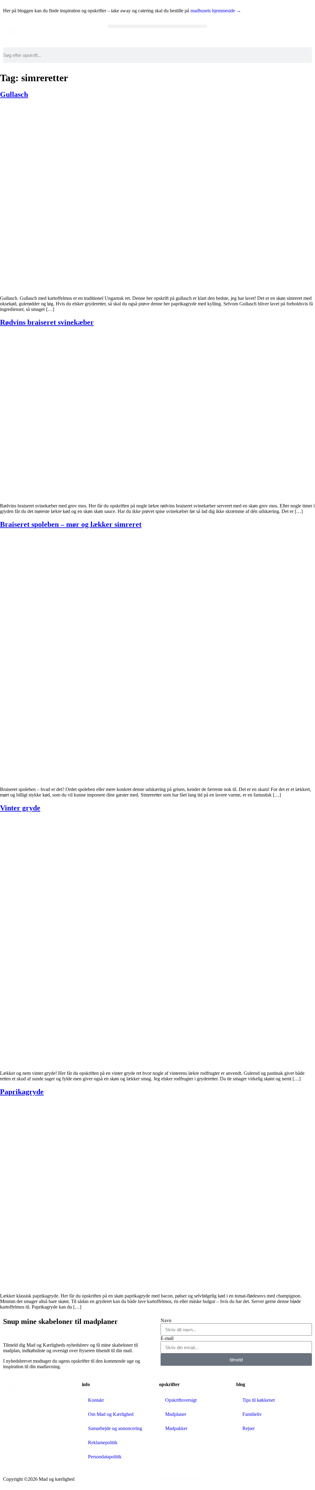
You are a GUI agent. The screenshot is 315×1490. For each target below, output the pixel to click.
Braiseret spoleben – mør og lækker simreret (71, 524)
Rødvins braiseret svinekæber (47, 322)
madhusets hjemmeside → (215, 10)
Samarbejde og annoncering (115, 1428)
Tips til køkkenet (258, 1400)
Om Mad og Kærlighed (111, 1414)
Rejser (248, 1428)
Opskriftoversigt (181, 1400)
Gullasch (14, 94)
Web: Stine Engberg (180, 1479)
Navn (166, 1320)
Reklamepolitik (103, 1442)
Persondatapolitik (105, 1456)
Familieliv (252, 1414)
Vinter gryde (20, 808)
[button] (157, 26)
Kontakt (96, 1400)
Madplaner (175, 1414)
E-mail (167, 1338)
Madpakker (176, 1428)
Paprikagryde (22, 1092)
